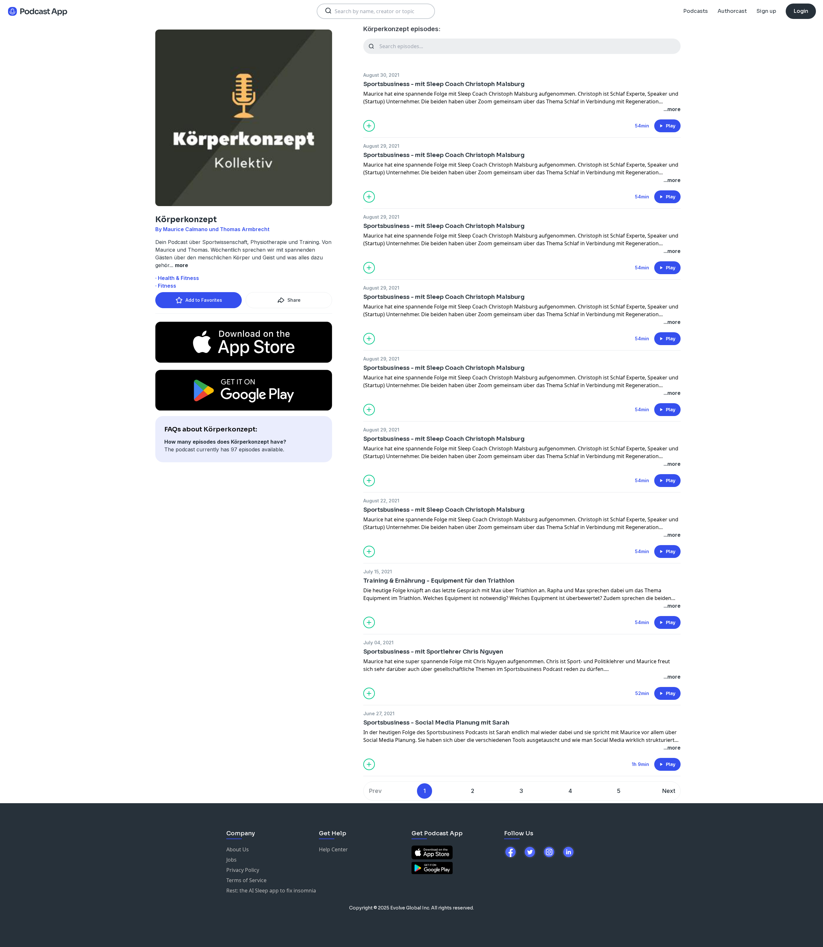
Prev (375, 790)
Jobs (231, 859)
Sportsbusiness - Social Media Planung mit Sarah (436, 722)
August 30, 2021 (381, 75)
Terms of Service (246, 880)
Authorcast (732, 11)
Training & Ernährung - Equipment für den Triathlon (438, 580)
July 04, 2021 (378, 642)
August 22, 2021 (381, 500)
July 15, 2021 (377, 571)
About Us (237, 849)
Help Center (333, 849)
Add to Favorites (203, 300)
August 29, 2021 (381, 146)
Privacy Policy (242, 869)
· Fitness (165, 285)
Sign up (766, 11)
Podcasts (695, 11)
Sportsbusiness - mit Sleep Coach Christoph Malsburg (444, 84)
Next (668, 790)
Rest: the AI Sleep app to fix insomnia (271, 890)
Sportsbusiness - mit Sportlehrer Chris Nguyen (433, 651)
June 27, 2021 (378, 713)
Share (294, 300)
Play (670, 126)
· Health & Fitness (177, 278)
